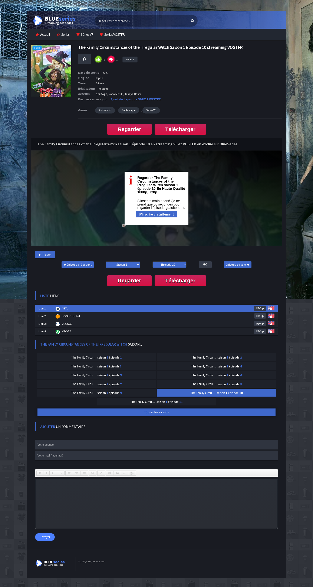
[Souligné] (53, 473)
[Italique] (46, 473)
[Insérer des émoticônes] (92, 473)
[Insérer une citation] (117, 473)
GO (205, 264)
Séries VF (87, 34)
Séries (65, 34)
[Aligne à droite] (84, 473)
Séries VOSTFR (114, 34)
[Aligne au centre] (76, 473)
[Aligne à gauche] (69, 473)
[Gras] (39, 473)
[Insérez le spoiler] (132, 473)
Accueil (45, 34)
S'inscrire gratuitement (156, 214)
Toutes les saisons (156, 412)
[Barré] (61, 473)
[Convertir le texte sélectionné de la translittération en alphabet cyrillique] (124, 473)
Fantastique (128, 110)
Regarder (129, 129)
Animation (105, 110)
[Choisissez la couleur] (101, 473)
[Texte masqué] (109, 473)
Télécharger (180, 129)
